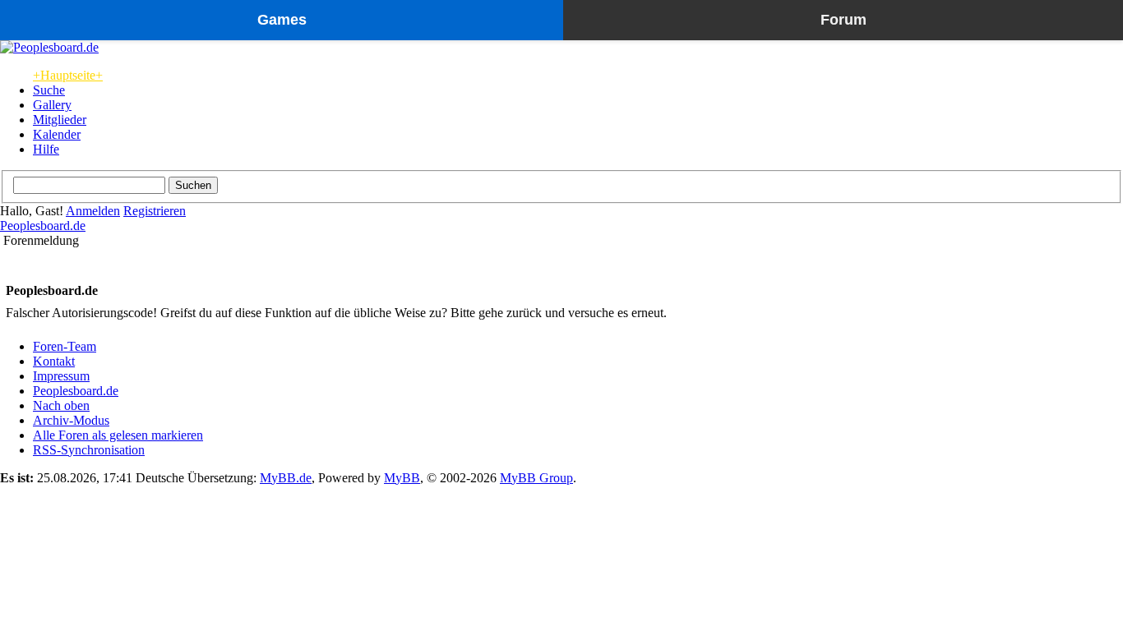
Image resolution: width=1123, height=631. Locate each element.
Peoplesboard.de (42, 226)
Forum (843, 20)
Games (282, 20)
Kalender (57, 134)
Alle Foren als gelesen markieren (118, 435)
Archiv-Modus (71, 420)
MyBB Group (536, 478)
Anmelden (93, 211)
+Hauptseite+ (68, 75)
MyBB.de (286, 478)
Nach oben (61, 405)
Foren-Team (64, 346)
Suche (49, 90)
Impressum (61, 376)
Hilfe (46, 149)
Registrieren (154, 211)
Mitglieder (59, 120)
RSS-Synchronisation (89, 450)
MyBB (402, 478)
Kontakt (54, 361)
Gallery (52, 105)
